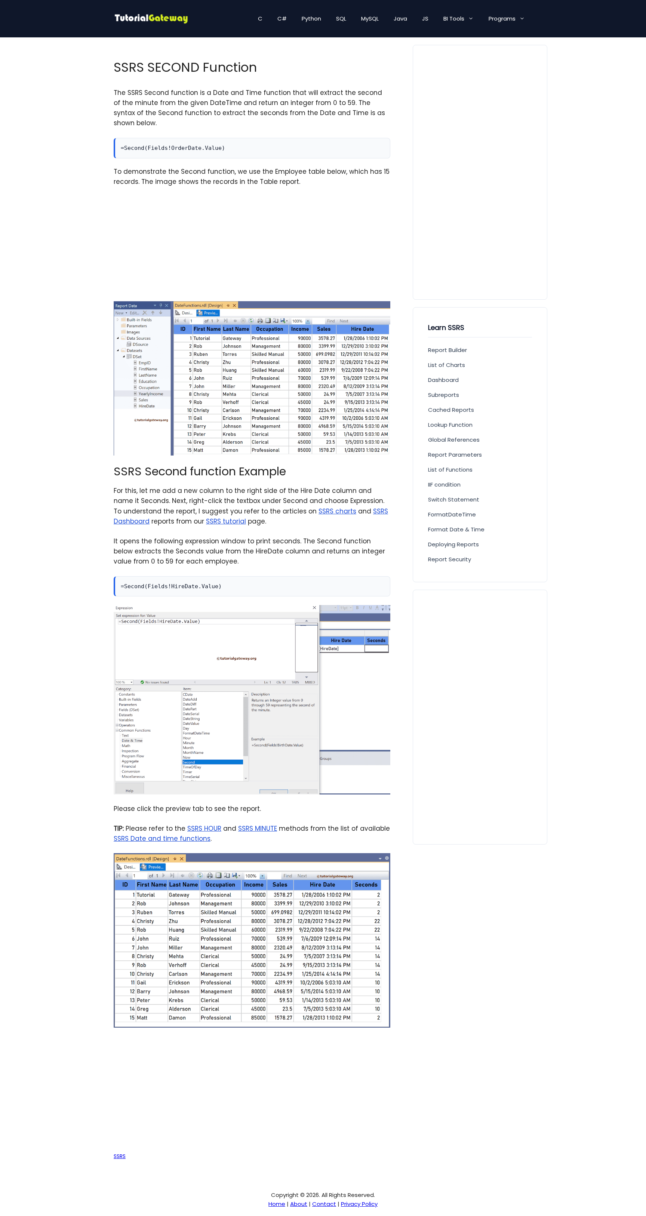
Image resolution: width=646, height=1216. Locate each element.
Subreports (443, 395)
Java (400, 18)
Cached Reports (451, 410)
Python (311, 18)
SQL (341, 18)
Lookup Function (450, 425)
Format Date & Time (456, 529)
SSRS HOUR (204, 828)
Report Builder (447, 350)
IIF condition (444, 484)
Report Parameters (455, 455)
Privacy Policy (359, 1204)
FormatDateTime (452, 514)
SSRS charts (337, 511)
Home (276, 1204)
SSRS (120, 1156)
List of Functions (450, 469)
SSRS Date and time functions (162, 838)
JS (425, 18)
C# (282, 18)
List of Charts (446, 365)
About (298, 1204)
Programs (502, 18)
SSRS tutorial (226, 521)
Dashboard (443, 380)
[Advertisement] (252, 249)
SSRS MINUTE (257, 828)
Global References (454, 440)
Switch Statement (453, 499)
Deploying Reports (453, 544)
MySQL (370, 18)
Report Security (449, 559)
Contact (324, 1204)
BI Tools (453, 18)
